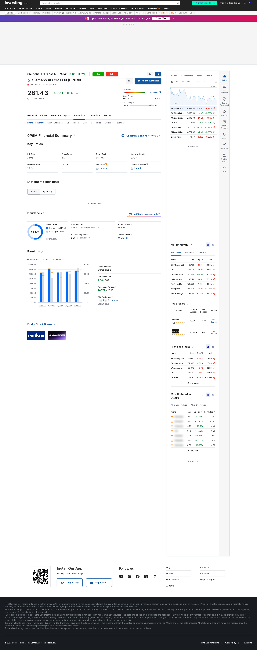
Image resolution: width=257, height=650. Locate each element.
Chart (43, 115)
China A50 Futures (179, 132)
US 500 (174, 123)
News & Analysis (60, 115)
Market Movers (180, 244)
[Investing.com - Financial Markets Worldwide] (16, 3)
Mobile (169, 573)
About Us (204, 567)
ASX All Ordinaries (179, 118)
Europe (106, 13)
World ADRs (71, 13)
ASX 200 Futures (178, 113)
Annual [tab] (33, 191)
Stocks (10, 13)
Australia (36, 13)
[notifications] (245, 2)
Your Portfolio (172, 579)
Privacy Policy (230, 643)
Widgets (170, 585)
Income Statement (55, 123)
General (32, 115)
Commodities (187, 76)
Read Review (214, 320)
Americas (97, 13)
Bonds (199, 76)
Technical (95, 115)
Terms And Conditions (209, 643)
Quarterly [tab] (47, 191)
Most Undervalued (179, 405)
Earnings (121, 123)
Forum (107, 115)
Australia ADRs (85, 13)
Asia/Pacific (128, 13)
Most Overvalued (198, 405)
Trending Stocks (180, 346)
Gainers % (189, 252)
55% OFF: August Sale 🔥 (204, 3)
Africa (138, 13)
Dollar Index (176, 137)
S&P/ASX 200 (177, 108)
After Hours (46, 13)
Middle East (116, 13)
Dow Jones (176, 127)
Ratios (98, 123)
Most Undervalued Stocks (181, 396)
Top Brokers (178, 303)
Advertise (205, 573)
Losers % (202, 252)
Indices (174, 76)
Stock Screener (137, 8)
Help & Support (207, 579)
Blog (168, 567)
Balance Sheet (73, 123)
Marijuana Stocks (150, 13)
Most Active (176, 252)
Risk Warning (246, 643)
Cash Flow (87, 123)
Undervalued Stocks (187, 13)
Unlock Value (152, 92)
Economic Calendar (119, 8)
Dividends (109, 123)
